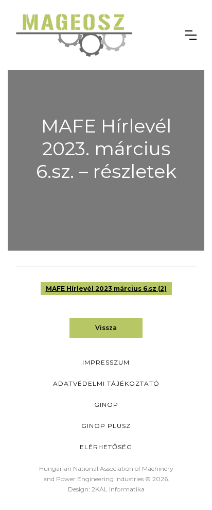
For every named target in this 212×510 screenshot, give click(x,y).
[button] (191, 35)
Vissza (106, 328)
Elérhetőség (106, 447)
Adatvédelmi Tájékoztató (106, 383)
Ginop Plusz (106, 426)
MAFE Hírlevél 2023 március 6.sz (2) (106, 288)
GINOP (106, 404)
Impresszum (106, 362)
